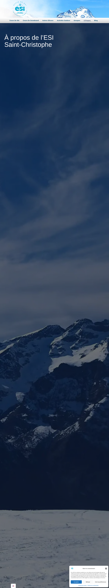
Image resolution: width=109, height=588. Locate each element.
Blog (96, 20)
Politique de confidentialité (92, 585)
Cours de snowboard (31, 20)
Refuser (88, 582)
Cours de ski (14, 20)
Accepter (76, 582)
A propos (87, 20)
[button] (106, 568)
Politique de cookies (82, 585)
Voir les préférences (100, 582)
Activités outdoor (63, 20)
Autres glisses (47, 20)
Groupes (77, 20)
